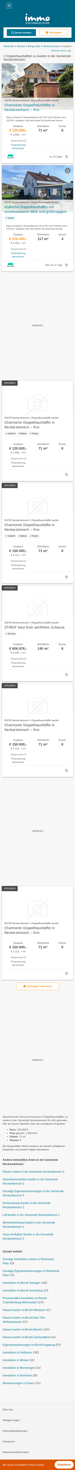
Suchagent (55, 32)
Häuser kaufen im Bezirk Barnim (23, 1329)
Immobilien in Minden (16, 1360)
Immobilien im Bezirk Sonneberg (23, 1290)
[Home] (37, 19)
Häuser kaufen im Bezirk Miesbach (24, 1310)
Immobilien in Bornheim (17, 1375)
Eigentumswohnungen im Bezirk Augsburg (29, 1344)
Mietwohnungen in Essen (18, 1383)
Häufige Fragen (11, 1420)
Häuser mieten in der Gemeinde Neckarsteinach (32, 1171)
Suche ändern (23, 32)
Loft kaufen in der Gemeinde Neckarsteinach (30, 1214)
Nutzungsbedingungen (15, 1430)
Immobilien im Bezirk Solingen (21, 1282)
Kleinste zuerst (58, 50)
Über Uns (8, 1409)
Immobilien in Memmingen (19, 1367)
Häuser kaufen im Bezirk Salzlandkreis (27, 1337)
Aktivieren (64, 1464)
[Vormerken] (67, 68)
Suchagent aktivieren (39, 986)
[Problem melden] (66, 156)
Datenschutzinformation (16, 1452)
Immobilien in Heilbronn (17, 1352)
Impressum (9, 1441)
